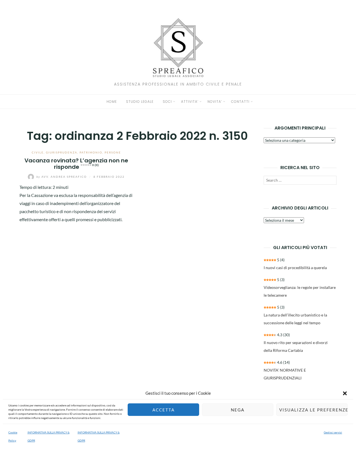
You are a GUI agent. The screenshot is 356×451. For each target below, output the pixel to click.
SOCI (167, 101)
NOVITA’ (214, 101)
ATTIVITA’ (189, 101)
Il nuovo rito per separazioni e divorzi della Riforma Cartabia (296, 346)
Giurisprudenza (61, 152)
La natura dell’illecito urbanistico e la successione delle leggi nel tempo (295, 319)
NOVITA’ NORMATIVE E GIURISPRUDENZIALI (285, 374)
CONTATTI (240, 101)
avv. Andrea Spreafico (62, 176)
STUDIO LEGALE (140, 101)
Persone (113, 152)
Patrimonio (91, 152)
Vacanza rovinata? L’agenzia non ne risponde (76, 164)
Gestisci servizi (333, 432)
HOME (112, 101)
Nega (237, 409)
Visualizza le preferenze (313, 409)
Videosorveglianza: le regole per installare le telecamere (300, 291)
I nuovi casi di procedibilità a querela (295, 267)
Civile (38, 152)
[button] (345, 393)
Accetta (163, 409)
